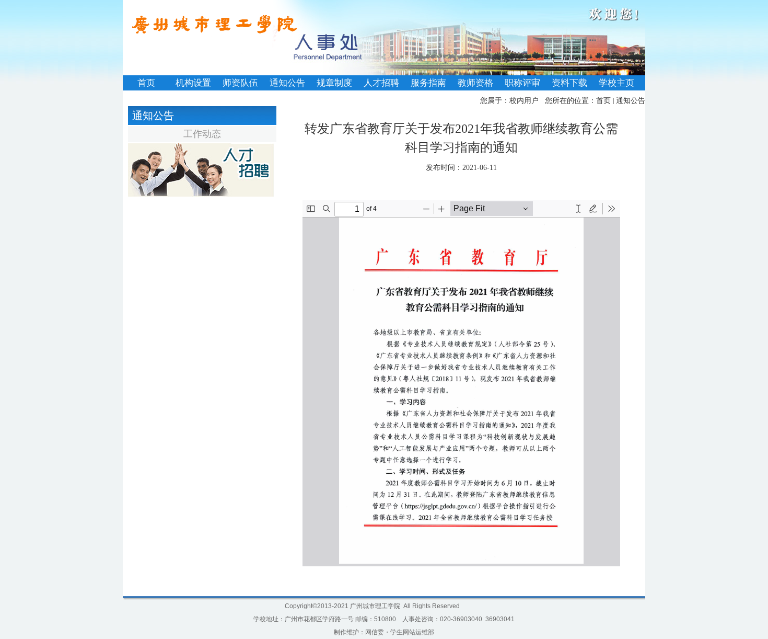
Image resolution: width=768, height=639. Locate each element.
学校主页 (616, 83)
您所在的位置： (570, 101)
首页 (146, 83)
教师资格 (475, 83)
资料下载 (569, 83)
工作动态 (202, 134)
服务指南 (428, 83)
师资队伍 (240, 83)
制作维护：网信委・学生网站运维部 (384, 632)
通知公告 (287, 83)
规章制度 (334, 83)
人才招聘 (381, 83)
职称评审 (522, 83)
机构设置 (193, 83)
